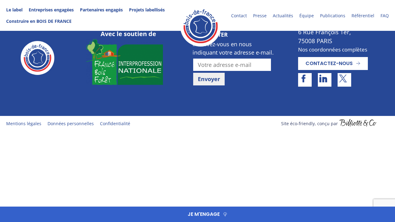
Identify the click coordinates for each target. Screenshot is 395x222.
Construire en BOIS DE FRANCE (39, 21)
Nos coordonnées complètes (332, 49)
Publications (332, 15)
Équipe (306, 15)
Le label (14, 10)
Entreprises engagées (51, 10)
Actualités (283, 15)
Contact (239, 15)
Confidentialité (115, 123)
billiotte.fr (357, 123)
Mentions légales (23, 123)
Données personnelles (71, 123)
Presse (260, 15)
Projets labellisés (147, 10)
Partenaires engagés (101, 10)
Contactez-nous (329, 63)
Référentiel (362, 15)
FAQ (384, 15)
